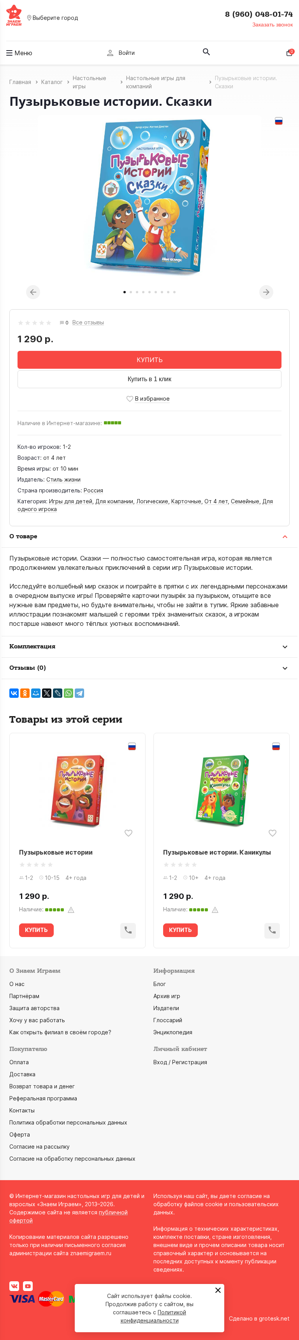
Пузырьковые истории (56, 852)
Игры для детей (70, 501)
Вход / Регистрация (180, 1062)
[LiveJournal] (57, 693)
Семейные (245, 501)
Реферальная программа (43, 1098)
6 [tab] (156, 292)
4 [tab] (143, 292)
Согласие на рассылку (39, 1146)
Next (266, 292)
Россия (93, 490)
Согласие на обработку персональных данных (72, 1158)
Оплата (19, 1062)
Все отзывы (88, 323)
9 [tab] (174, 292)
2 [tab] (131, 292)
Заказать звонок (272, 24)
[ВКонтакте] (14, 693)
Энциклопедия (172, 1032)
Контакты (22, 1110)
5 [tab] (149, 292)
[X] (46, 693)
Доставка (22, 1074)
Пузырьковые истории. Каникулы (217, 852)
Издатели (166, 1008)
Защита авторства (34, 1008)
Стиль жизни (63, 479)
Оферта (19, 1134)
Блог (159, 984)
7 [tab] (162, 292)
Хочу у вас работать (37, 1020)
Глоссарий (167, 1020)
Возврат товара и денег (42, 1086)
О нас (17, 984)
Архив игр (166, 996)
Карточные (186, 501)
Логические (152, 501)
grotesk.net (274, 1318)
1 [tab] (124, 292)
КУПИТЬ (150, 360)
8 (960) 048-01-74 (259, 14)
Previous (33, 292)
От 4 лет (216, 501)
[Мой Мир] (35, 693)
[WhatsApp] (68, 693)
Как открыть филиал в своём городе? (60, 1032)
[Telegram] (79, 693)
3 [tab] (137, 292)
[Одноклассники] (25, 693)
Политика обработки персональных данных (68, 1122)
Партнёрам (24, 996)
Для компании (114, 501)
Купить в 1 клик (149, 379)
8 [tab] (168, 292)
